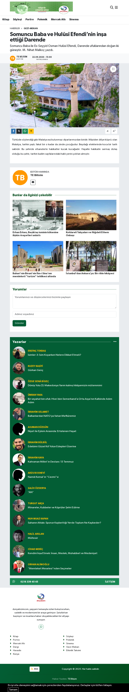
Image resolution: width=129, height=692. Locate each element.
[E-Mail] (33, 182)
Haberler (15, 28)
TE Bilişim (72, 679)
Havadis (17, 650)
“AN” (31, 492)
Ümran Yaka (35, 395)
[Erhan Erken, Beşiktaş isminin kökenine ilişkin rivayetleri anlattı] (38, 215)
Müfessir (33, 538)
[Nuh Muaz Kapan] (19, 520)
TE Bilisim (36, 175)
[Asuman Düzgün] (19, 429)
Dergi (16, 647)
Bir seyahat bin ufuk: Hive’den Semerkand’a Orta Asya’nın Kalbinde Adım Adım (70, 401)
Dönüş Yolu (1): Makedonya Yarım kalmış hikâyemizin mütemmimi (65, 385)
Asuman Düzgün (38, 427)
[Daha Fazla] (31, 131)
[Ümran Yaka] (19, 398)
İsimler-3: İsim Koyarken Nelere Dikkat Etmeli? (54, 355)
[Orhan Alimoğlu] (19, 566)
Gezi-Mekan (31, 28)
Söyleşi (17, 19)
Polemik (42, 19)
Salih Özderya (37, 488)
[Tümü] (114, 341)
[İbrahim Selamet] (19, 413)
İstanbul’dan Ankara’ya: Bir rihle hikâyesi (90, 273)
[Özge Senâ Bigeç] (19, 383)
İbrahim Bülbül (37, 442)
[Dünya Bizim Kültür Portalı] (41, 8)
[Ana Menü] (116, 7)
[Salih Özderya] (19, 490)
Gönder (19, 323)
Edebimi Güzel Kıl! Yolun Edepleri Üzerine (52, 446)
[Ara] (111, 7)
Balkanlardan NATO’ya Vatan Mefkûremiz (52, 416)
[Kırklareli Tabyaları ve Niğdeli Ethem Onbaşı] (91, 215)
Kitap (5, 19)
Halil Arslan (36, 534)
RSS (36, 669)
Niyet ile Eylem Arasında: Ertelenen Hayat (52, 431)
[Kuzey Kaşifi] (19, 368)
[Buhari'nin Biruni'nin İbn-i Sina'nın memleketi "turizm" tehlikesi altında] (38, 256)
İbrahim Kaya (36, 458)
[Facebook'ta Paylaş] (13, 131)
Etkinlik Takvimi (73, 650)
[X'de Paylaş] (19, 131)
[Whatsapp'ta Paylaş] (25, 131)
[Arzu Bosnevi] (19, 474)
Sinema (74, 19)
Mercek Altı (58, 19)
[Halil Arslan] (19, 536)
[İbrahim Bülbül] (19, 444)
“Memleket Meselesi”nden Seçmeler (50, 568)
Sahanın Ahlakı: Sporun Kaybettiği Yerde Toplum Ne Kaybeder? (64, 522)
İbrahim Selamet (38, 412)
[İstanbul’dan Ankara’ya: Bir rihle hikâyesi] (91, 256)
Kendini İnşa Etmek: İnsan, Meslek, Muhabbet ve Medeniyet (62, 553)
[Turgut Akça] (19, 505)
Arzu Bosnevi (36, 473)
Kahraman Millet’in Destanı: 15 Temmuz (51, 461)
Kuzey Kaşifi (35, 366)
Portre (29, 19)
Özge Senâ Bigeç (38, 381)
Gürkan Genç (35, 370)
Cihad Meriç (35, 549)
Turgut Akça (36, 503)
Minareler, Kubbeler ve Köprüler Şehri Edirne (54, 507)
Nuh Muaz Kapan (38, 519)
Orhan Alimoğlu (38, 564)
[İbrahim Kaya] (19, 459)
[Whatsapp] (41, 626)
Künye (16, 654)
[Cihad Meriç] (19, 551)
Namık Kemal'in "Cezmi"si (43, 477)
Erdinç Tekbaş (37, 351)
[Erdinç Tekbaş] (19, 352)
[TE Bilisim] (20, 177)
